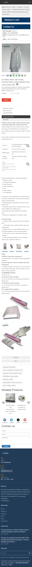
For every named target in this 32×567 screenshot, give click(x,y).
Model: (5, 108)
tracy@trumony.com (12, 35)
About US (5, 119)
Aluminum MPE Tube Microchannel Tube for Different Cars (10, 409)
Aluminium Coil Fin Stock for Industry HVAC (22, 407)
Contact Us (4, 521)
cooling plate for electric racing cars (12, 382)
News (2, 518)
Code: (4, 113)
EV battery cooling (8, 379)
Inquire (6, 100)
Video (2, 516)
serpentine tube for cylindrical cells (12, 373)
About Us (3, 511)
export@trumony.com (6, 471)
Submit (6, 446)
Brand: (5, 110)
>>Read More (5, 500)
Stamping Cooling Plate (9, 367)
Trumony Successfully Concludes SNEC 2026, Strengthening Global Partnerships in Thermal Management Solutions (15, 539)
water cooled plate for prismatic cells (12, 370)
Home (3, 509)
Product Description (8, 116)
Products (3, 514)
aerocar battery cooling (9, 385)
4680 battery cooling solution (10, 376)
